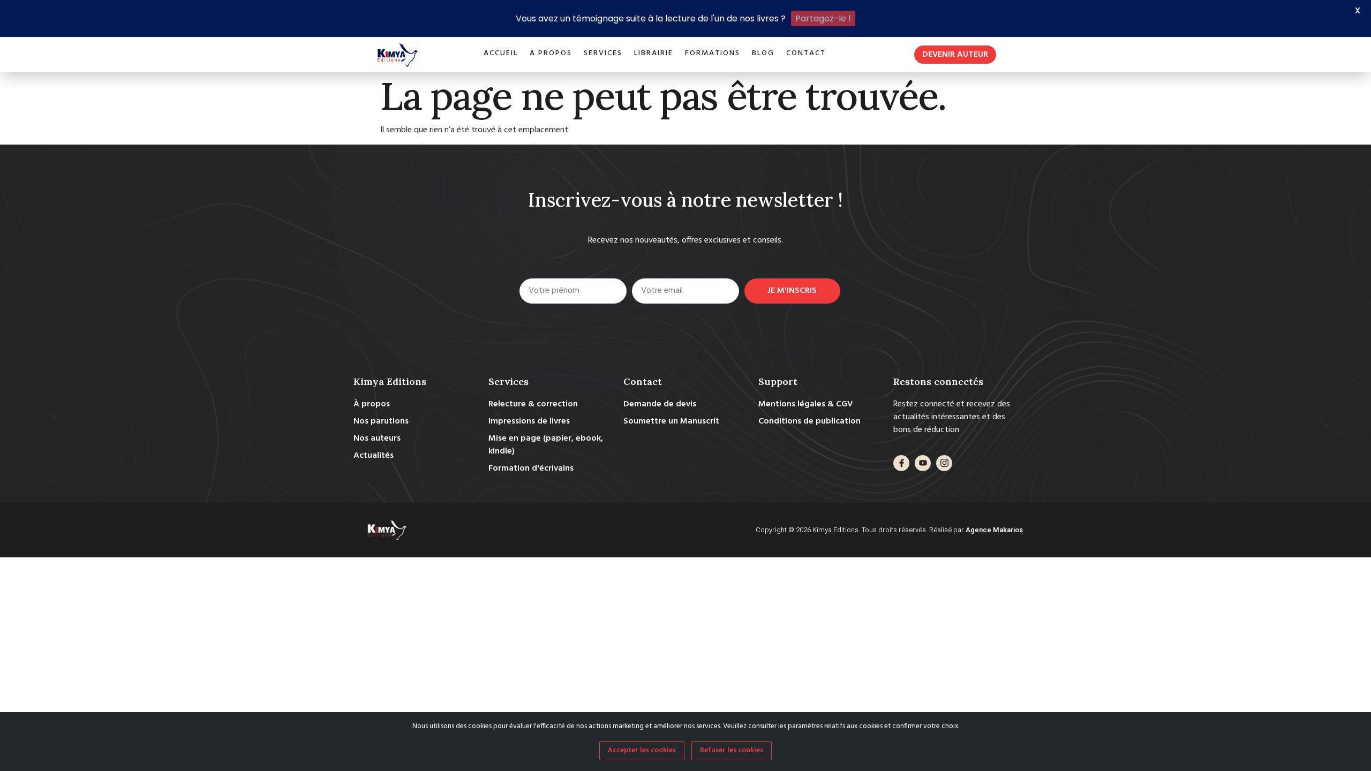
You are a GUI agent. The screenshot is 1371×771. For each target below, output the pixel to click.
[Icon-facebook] (901, 463)
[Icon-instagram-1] (944, 463)
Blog (763, 53)
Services (603, 53)
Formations (712, 53)
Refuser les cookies (731, 750)
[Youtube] (923, 463)
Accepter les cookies (642, 750)
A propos (551, 53)
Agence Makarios (994, 530)
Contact (806, 53)
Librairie (653, 53)
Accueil (501, 53)
